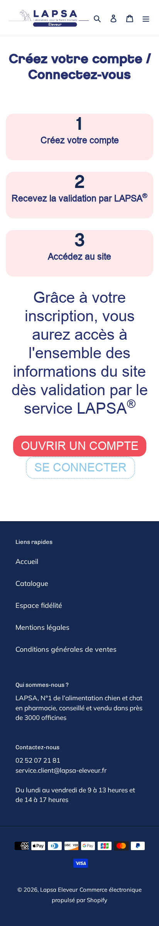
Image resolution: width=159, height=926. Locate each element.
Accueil (26, 561)
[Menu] (146, 18)
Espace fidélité (38, 605)
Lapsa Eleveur (59, 889)
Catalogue (31, 583)
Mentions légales (42, 627)
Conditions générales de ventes (66, 649)
